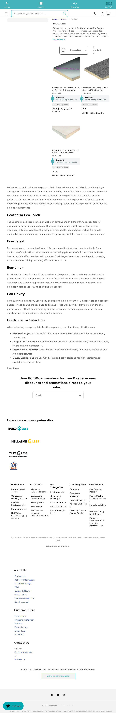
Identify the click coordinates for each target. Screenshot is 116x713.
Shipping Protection (24, 620)
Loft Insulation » (58, 506)
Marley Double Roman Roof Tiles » (97, 498)
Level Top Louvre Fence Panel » (78, 511)
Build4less (53, 705)
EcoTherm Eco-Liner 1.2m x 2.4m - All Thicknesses (65, 151)
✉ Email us (19, 659)
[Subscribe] (80, 395)
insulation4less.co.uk (24, 598)
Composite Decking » (55, 497)
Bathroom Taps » (19, 509)
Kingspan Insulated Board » (39, 490)
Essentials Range (22, 583)
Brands (63, 19)
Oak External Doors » (95, 490)
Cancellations (21, 627)
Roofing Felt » (37, 502)
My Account (20, 616)
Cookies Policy (38, 711)
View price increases (58, 676)
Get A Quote (20, 594)
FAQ (16, 587)
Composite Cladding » (75, 494)
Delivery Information (24, 580)
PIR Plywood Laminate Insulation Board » (39, 513)
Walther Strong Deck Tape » (96, 512)
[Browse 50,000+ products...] (65, 13)
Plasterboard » (57, 492)
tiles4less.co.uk (22, 602)
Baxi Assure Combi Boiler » (38, 497)
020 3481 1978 (60, 36)
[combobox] (39, 13)
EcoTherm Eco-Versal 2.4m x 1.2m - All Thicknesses (66, 89)
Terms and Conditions (53, 711)
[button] (6, 14)
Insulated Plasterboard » (18, 503)
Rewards (18, 634)
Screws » (74, 489)
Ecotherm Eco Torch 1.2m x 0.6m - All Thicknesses (94, 89)
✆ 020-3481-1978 (23, 652)
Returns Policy (26, 711)
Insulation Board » (78, 500)
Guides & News (22, 591)
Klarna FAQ (19, 631)
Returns (18, 623)
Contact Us (19, 576)
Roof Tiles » (36, 506)
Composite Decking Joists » (19, 497)
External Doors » (58, 502)
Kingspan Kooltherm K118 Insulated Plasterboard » (97, 522)
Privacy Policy (14, 711)
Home (54, 19)
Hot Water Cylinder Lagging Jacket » (19, 515)
